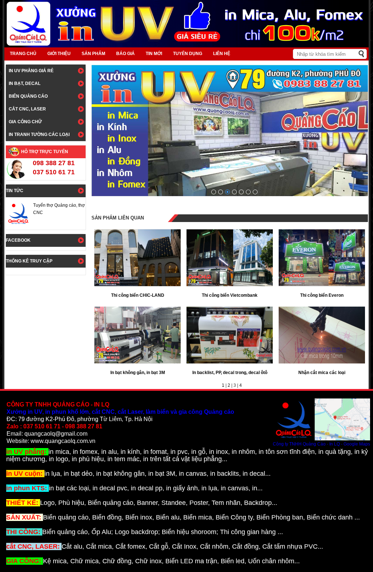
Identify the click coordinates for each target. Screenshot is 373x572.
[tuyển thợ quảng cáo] (227, 192)
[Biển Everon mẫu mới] (213, 192)
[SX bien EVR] (220, 192)
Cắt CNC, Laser (27, 109)
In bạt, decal (24, 83)
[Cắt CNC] (255, 192)
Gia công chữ (25, 121)
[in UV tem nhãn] (234, 192)
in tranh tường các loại (39, 134)
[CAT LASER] (248, 192)
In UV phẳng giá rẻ (31, 70)
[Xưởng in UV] (241, 192)
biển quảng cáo (28, 96)
